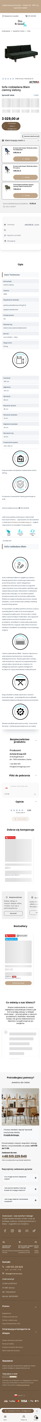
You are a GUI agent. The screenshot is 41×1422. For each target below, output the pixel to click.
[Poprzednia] (2, 6)
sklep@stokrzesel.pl (13, 1274)
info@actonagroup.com (20, 766)
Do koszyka (18, 880)
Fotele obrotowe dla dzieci (12, 1340)
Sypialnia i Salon (19, 31)
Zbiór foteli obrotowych (11, 1351)
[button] (20, 740)
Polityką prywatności (23, 1385)
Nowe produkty (8, 1344)
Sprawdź (13, 913)
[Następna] (38, 6)
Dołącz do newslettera (13, 1376)
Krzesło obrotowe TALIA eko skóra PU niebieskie (25, 149)
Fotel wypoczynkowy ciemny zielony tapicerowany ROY (23, 185)
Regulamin (26, 1380)
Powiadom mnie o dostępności (12, 126)
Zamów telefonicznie (32, 136)
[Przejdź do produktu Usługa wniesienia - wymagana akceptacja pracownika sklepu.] (18, 853)
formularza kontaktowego (20, 522)
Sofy (28, 31)
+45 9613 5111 (15, 764)
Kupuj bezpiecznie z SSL (11, 1324)
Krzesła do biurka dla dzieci (12, 1347)
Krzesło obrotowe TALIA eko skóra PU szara (25, 167)
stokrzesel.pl (6, 31)
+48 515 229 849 (14, 1156)
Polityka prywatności (10, 1317)
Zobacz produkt (18, 983)
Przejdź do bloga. (12, 1135)
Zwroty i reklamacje (9, 1320)
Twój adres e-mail (9, 1374)
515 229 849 (32, 16)
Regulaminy (6, 1313)
